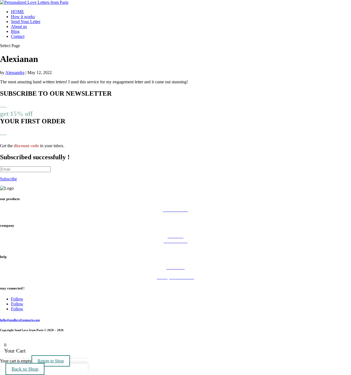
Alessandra (14, 72)
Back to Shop (25, 369)
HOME (17, 11)
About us (19, 26)
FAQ (175, 272)
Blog (15, 31)
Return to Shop (51, 361)
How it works (23, 16)
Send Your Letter (25, 21)
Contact (17, 36)
